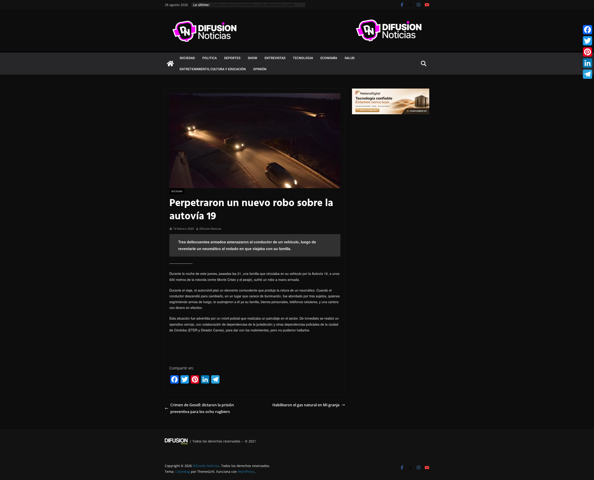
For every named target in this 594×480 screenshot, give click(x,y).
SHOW (252, 58)
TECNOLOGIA (303, 58)
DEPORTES (232, 58)
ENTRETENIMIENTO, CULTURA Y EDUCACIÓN (213, 69)
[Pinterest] (587, 51)
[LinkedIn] (587, 63)
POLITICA (209, 58)
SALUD (350, 58)
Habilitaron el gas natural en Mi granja (305, 404)
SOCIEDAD (187, 58)
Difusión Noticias (210, 229)
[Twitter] (587, 40)
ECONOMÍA (328, 58)
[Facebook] (587, 29)
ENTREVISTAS (275, 58)
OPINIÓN (259, 69)
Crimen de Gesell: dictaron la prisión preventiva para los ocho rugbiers (202, 408)
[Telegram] (587, 74)
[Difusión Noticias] (170, 63)
